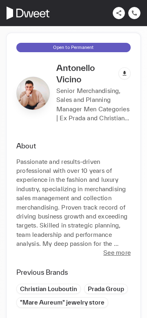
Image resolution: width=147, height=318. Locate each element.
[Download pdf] (124, 73)
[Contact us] (134, 13)
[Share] (119, 13)
